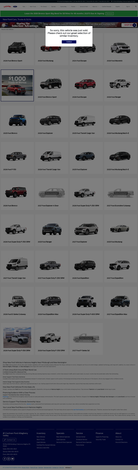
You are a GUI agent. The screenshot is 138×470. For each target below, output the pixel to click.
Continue (69, 42)
